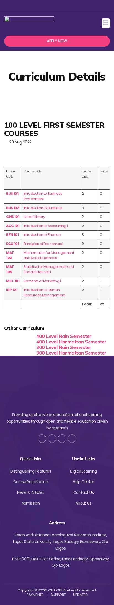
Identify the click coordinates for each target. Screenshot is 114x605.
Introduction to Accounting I (46, 225)
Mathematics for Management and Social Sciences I (49, 255)
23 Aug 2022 (19, 142)
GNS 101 (12, 216)
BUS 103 (12, 208)
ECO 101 (12, 243)
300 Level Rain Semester (64, 347)
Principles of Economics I (43, 243)
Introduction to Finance (42, 234)
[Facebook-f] (42, 438)
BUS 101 (12, 193)
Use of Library (34, 216)
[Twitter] (47, 6)
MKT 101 (12, 281)
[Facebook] (38, 6)
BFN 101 (12, 234)
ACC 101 (12, 225)
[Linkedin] (65, 6)
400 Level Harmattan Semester (71, 342)
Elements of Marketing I (42, 281)
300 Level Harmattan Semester (71, 353)
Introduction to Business (43, 208)
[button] (57, 41)
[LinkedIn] (72, 438)
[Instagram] (56, 6)
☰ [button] (106, 23)
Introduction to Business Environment (43, 196)
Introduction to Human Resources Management (44, 292)
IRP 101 (11, 289)
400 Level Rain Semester (64, 336)
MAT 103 (10, 255)
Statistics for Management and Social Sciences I (49, 269)
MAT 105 (10, 269)
